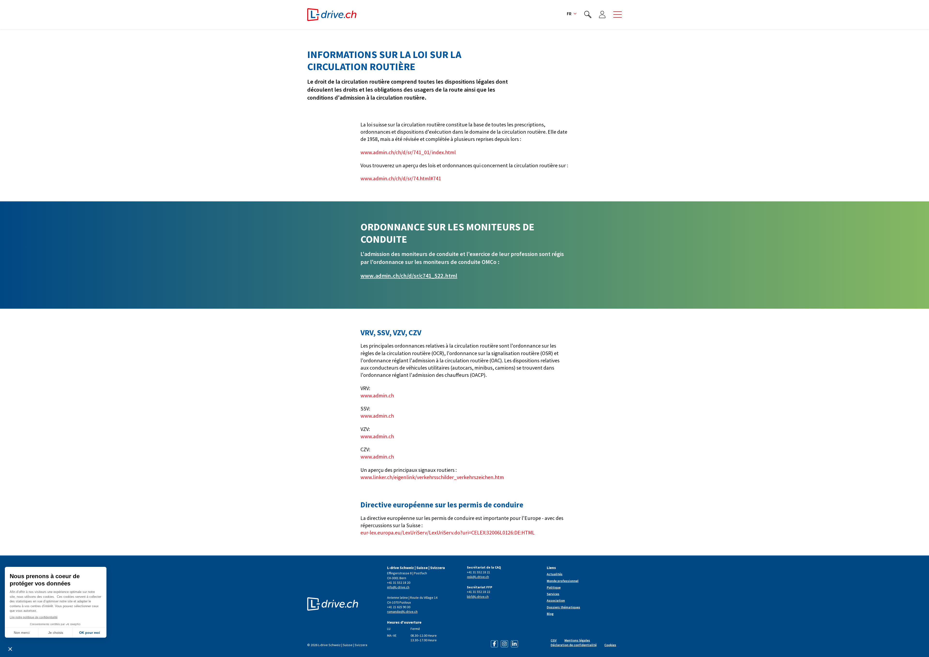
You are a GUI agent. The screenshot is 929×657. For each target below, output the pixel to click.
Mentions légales (577, 640)
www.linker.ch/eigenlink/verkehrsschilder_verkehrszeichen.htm (432, 477)
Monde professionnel (562, 581)
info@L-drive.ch (398, 587)
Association (556, 600)
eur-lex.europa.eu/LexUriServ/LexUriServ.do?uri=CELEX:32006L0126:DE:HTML (447, 532)
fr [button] (569, 13)
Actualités (554, 574)
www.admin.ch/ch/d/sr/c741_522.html (408, 275)
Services (553, 594)
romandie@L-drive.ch (402, 611)
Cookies (610, 645)
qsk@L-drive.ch (478, 577)
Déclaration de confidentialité (574, 645)
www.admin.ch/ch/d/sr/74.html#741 (400, 178)
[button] (617, 14)
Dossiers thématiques (563, 607)
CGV (554, 640)
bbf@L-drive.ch (478, 596)
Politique (554, 587)
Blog (550, 614)
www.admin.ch (377, 395)
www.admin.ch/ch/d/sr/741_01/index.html (408, 152)
